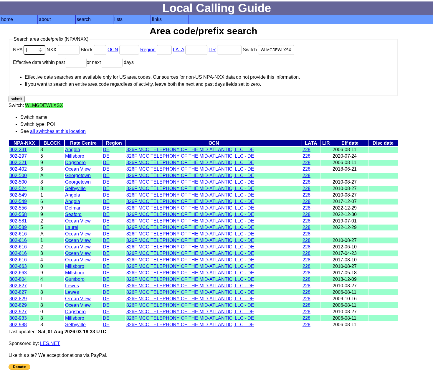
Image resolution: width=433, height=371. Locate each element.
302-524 (18, 188)
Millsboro (74, 156)
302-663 (18, 266)
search (84, 19)
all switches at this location (58, 131)
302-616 (18, 233)
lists (118, 19)
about (45, 19)
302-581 (18, 220)
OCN (113, 49)
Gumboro (75, 279)
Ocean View (78, 169)
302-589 (18, 227)
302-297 (18, 156)
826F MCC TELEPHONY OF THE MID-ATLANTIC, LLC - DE (190, 149)
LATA (178, 49)
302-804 (18, 279)
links (157, 19)
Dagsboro (75, 162)
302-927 (18, 311)
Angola (72, 149)
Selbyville (75, 188)
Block (87, 49)
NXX (52, 49)
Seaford (73, 214)
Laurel (71, 227)
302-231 (18, 149)
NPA (18, 49)
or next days (110, 62)
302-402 (18, 169)
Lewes (72, 285)
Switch (250, 49)
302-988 (18, 324)
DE (106, 149)
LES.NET (50, 343)
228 (306, 149)
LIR (212, 49)
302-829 (18, 298)
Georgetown (78, 175)
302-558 (18, 214)
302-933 (18, 318)
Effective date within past (39, 62)
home (7, 19)
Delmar (72, 207)
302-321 (18, 162)
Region (148, 49)
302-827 (18, 285)
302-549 (18, 194)
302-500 (18, 175)
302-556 (18, 207)
